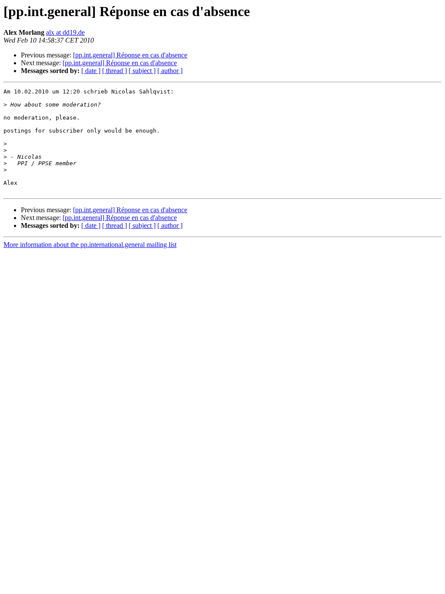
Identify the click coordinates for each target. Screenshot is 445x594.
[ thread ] (114, 70)
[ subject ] (142, 70)
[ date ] (90, 70)
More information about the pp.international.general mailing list (89, 244)
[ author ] (170, 70)
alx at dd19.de (65, 32)
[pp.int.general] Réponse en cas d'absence (130, 55)
